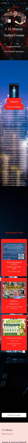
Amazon (14, 101)
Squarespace (10, 433)
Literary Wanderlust (14, 107)
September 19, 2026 (14, 303)
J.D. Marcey (4, 3)
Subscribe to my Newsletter (14, 415)
